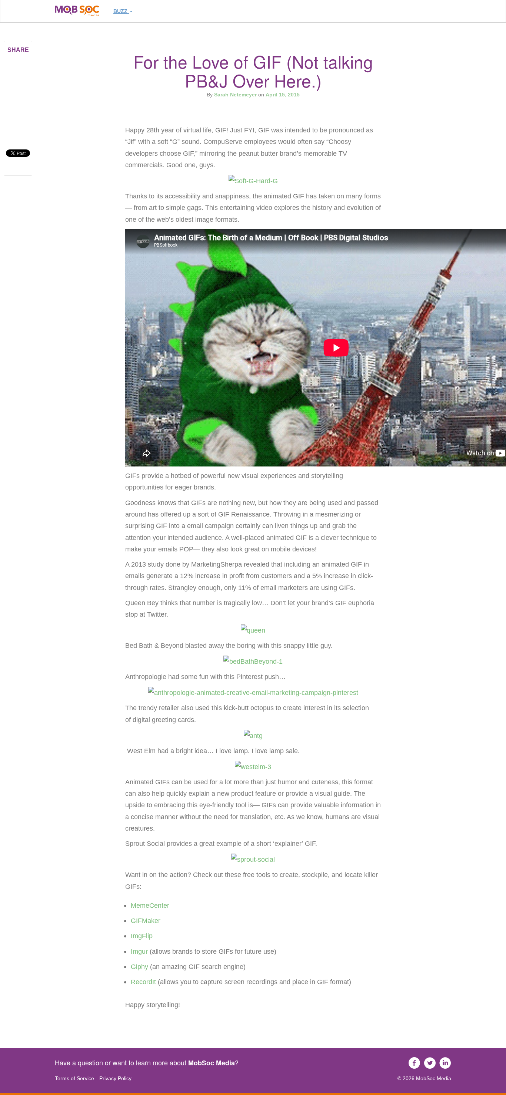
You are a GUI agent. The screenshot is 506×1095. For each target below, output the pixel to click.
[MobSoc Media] (77, 11)
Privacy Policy (115, 1078)
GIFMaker (145, 920)
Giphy (140, 966)
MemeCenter (150, 905)
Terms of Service (74, 1078)
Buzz (121, 11)
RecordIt (143, 982)
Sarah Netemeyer (235, 95)
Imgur (139, 951)
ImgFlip (142, 936)
